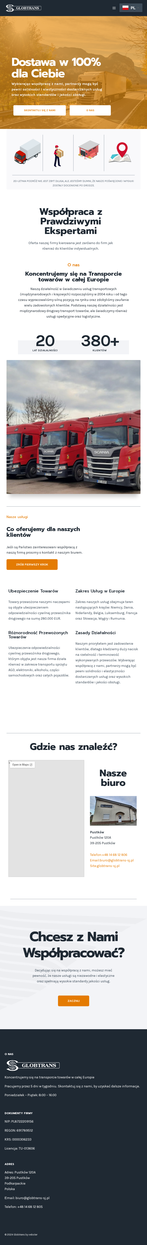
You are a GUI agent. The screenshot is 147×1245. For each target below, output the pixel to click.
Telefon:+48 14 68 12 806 (108, 855)
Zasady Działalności (95, 633)
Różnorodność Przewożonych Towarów (38, 635)
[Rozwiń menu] (114, 8)
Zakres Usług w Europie (100, 591)
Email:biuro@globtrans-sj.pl (112, 860)
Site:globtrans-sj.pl (105, 866)
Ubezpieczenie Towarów (33, 591)
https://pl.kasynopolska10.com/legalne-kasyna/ (94, 718)
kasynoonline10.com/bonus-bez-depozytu (72, 701)
